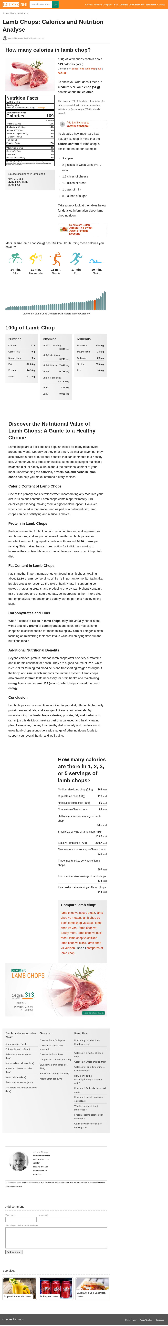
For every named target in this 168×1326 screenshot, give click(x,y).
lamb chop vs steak (81, 922)
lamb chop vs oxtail (73, 943)
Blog (116, 5)
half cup (62, 72)
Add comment (14, 1252)
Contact (161, 5)
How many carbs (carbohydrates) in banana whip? (88, 1079)
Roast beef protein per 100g (54, 1073)
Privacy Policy (131, 1320)
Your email (43, 1215)
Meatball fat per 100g (51, 1078)
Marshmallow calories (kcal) (19, 1063)
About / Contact (146, 1320)
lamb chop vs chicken (83, 938)
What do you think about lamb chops (21, 1225)
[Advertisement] (30, 778)
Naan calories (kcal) (15, 1077)
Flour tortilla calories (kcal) (19, 1082)
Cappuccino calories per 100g (55, 1059)
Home (5, 13)
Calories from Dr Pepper (52, 1040)
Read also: (80, 229)
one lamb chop (88, 68)
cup (99, 68)
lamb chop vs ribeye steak (78, 912)
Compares (108, 5)
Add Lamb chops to (78, 124)
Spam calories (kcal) (16, 1044)
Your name (10, 1215)
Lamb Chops (22, 13)
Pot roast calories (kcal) (17, 1049)
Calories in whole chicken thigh (90, 1061)
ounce (75, 68)
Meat (12, 13)
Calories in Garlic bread (52, 1054)
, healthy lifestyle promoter (26, 38)
